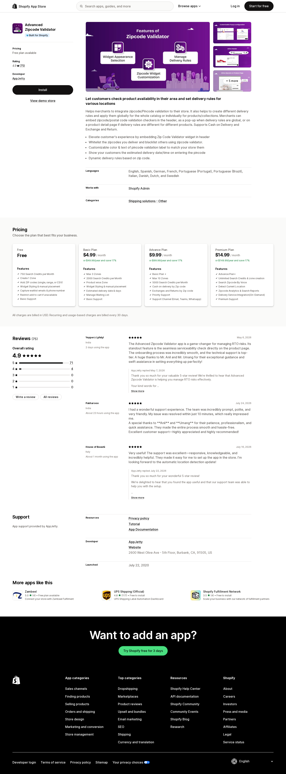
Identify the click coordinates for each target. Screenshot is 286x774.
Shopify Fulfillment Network (222, 591)
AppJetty (18, 78)
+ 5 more (232, 80)
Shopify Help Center (185, 689)
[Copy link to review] (106, 337)
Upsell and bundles (132, 712)
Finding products (77, 696)
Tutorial (134, 524)
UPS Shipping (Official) (129, 591)
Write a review (25, 397)
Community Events (184, 712)
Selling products (77, 704)
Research (177, 727)
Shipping (124, 734)
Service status (233, 742)
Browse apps (187, 6)
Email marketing (130, 719)
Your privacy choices (127, 762)
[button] (53, 595)
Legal (227, 734)
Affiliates (230, 727)
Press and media (235, 712)
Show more (137, 391)
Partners (229, 719)
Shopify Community (184, 704)
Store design (74, 719)
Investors (230, 704)
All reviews (51, 397)
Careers (229, 696)
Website (135, 547)
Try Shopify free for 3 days (143, 651)
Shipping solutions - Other (148, 201)
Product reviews (130, 704)
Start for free (259, 6)
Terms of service (53, 762)
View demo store (42, 101)
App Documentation (143, 529)
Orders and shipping (80, 712)
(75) (22, 65)
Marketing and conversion (84, 727)
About (227, 689)
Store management (79, 734)
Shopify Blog (179, 719)
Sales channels (76, 689)
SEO (121, 727)
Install (43, 90)
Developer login (24, 762)
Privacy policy (139, 518)
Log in (235, 6)
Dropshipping (128, 689)
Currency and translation (136, 742)
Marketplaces (128, 696)
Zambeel (31, 591)
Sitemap (102, 762)
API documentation (184, 696)
